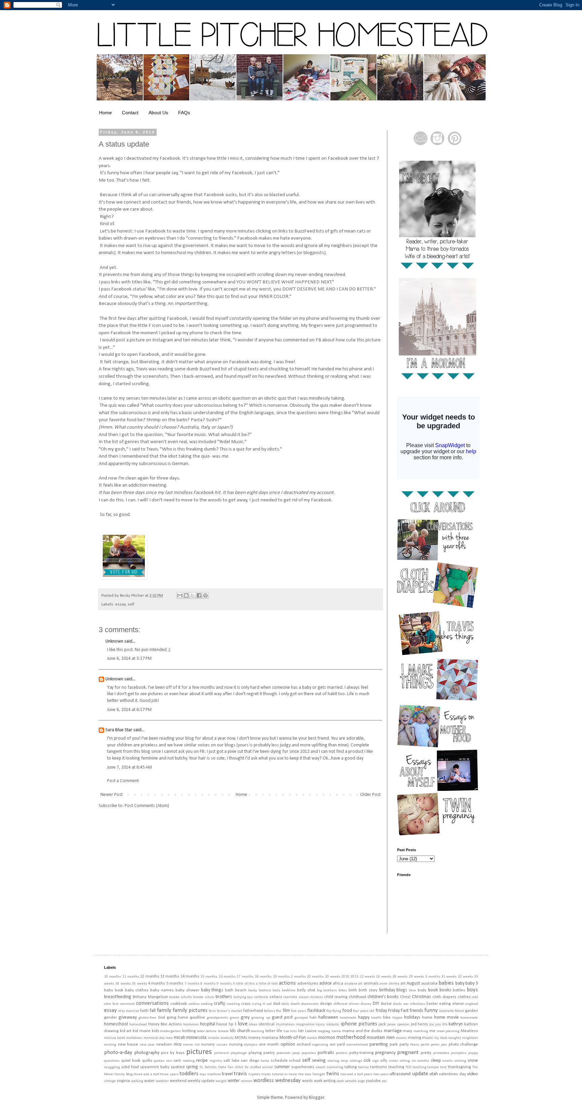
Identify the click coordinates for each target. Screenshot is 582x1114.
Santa (264, 1061)
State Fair (225, 1067)
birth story (368, 990)
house (221, 1024)
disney (366, 1004)
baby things (212, 990)
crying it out (262, 1004)
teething (419, 1067)
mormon (326, 1037)
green (234, 1018)
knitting (189, 1031)
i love (241, 1024)
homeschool (116, 1024)
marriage (393, 1030)
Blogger (316, 1097)
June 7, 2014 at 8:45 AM (129, 767)
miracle (213, 1038)
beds (276, 990)
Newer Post (111, 794)
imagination (305, 1024)
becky (252, 990)
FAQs (184, 112)
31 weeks (448, 977)
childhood (357, 997)
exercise (132, 1011)
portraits (326, 1052)
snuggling (112, 1067)
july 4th (441, 1024)
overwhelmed (357, 1045)
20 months (315, 977)
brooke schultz (180, 997)
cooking (207, 1004)
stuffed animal (261, 1067)
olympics (250, 1045)
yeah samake (346, 1081)
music (427, 1038)
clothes (464, 997)
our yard (337, 1045)
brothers (224, 996)
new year (147, 1045)
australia (429, 984)
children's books (383, 996)
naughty (454, 1038)
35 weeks (139, 984)
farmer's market (229, 1011)
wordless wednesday (277, 1080)
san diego (250, 1061)
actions (287, 983)
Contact (130, 112)
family (164, 1010)
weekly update (201, 1081)
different (341, 1004)
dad (276, 1004)
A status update (124, 144)
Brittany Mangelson (150, 997)
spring (192, 1067)
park (394, 1045)
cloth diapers (444, 997)
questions (112, 1061)
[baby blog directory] (124, 577)
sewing (319, 1060)
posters (342, 1053)
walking (137, 1081)
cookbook (178, 1004)
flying (336, 1011)
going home (177, 1018)
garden (471, 1011)
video (472, 1074)
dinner (354, 1004)
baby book (113, 990)
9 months (224, 984)
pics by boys (173, 1053)
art (403, 984)
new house (128, 1045)
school (294, 1061)
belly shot (306, 990)
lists (293, 1031)
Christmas (421, 996)
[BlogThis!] (186, 595)
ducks (397, 1004)
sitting (404, 1061)
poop (296, 1053)
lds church (240, 1030)
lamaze (223, 1031)
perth (425, 1045)
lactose (211, 1031)
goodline (197, 1018)
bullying (239, 997)
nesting (110, 1045)
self (131, 604)
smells (447, 1061)
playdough (239, 1053)
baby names (162, 990)
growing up (260, 1018)
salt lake (231, 1061)
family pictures (190, 1010)
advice (325, 983)
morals (312, 1038)
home (427, 1018)
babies (446, 983)
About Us (158, 112)
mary (407, 1031)
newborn (164, 1045)
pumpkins (458, 1053)
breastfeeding (117, 996)
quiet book (131, 1061)
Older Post (370, 794)
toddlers (189, 1074)
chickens (316, 997)
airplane (351, 984)
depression (310, 1004)
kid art (126, 1031)
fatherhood (253, 1011)
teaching (396, 1067)
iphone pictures (359, 1024)
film (286, 1010)
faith (144, 1011)
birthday (387, 990)
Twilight (318, 1074)
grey (245, 1017)
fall (153, 1010)
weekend (178, 1081)
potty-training (361, 1053)
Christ (405, 997)
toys (203, 1074)
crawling (233, 1004)
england (471, 1004)
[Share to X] (192, 595)
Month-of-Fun (293, 1037)
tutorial (278, 1074)
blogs (401, 990)
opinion (288, 1044)
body (422, 990)
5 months (174, 984)
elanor (458, 1004)
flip (328, 1011)
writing (329, 1081)
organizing (320, 1045)
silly (383, 1061)
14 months (190, 976)
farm (212, 1011)
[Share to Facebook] (199, 595)
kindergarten (170, 1031)
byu (250, 997)
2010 (345, 977)
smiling (460, 1061)
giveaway (128, 1017)
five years (298, 1011)
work (318, 1081)
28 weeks (400, 977)
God (161, 1018)
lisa (286, 1031)
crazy (246, 1004)
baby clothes (137, 990)
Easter (432, 1004)
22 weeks (367, 977)
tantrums (378, 1067)
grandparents (217, 1018)
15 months (208, 977)
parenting (378, 1044)
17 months (244, 977)
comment (127, 1004)
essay (120, 604)
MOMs (241, 1038)
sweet (320, 1067)
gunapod (301, 1018)
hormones (191, 1024)
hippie (397, 1018)
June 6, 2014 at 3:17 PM (129, 658)
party (404, 1045)
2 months (298, 977)
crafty (219, 1003)
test (443, 1067)
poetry (269, 1053)
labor (201, 1031)
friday (381, 1010)
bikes (342, 990)
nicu (178, 1044)
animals (371, 984)
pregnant (408, 1052)
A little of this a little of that (255, 984)
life (279, 1031)
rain (169, 1061)
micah (179, 1037)
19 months (281, 977)
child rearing (335, 997)
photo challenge (463, 1045)
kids (155, 1031)
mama (336, 1031)
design (326, 1004)
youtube (373, 1081)
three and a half (146, 1074)
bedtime (288, 990)
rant (177, 1061)
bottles (459, 990)
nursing (236, 1045)
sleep (436, 1060)
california (261, 997)
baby (459, 983)
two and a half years (356, 1074)
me (432, 1031)
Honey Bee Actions (165, 1024)
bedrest (265, 990)
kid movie (142, 1031)
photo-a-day (118, 1052)
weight (221, 1081)
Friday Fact (398, 1010)
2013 (354, 977)
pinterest (221, 1053)
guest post (282, 1017)
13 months (169, 976)
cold (475, 997)
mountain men (380, 1037)
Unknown (114, 641)
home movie (446, 1017)
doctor (386, 1004)
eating (445, 1004)
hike (387, 1018)
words (307, 1081)
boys (472, 990)
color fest (111, 1004)
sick (366, 1060)
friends (416, 1010)
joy (431, 1024)
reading (189, 1061)
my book (440, 1038)
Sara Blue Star (118, 730)
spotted (178, 1067)
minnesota (196, 1037)
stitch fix (242, 1067)
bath (229, 990)
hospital (207, 1024)
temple (433, 1067)
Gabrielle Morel (451, 1011)
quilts (147, 1061)
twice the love (300, 1074)
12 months (149, 976)
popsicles (308, 1053)
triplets (254, 1074)
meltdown (134, 1038)
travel (227, 1074)
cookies (194, 1004)
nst (197, 1045)
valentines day (452, 1074)
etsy (121, 1011)
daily (285, 1004)
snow (472, 1060)
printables (441, 1053)
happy (363, 1017)
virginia (123, 1081)
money (254, 1038)
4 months (156, 984)
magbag (324, 1031)
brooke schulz (203, 997)
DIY (376, 1003)
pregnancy (385, 1052)
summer (282, 1067)
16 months (227, 977)
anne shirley (389, 984)
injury (320, 1024)
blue (412, 990)
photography (146, 1052)
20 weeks (332, 977)
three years (169, 1074)
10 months (112, 977)
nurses (222, 1045)
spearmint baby (154, 1067)
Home (105, 112)
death (295, 1004)
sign (375, 1061)
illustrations (285, 1024)
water (149, 1081)
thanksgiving (459, 1067)
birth (353, 990)
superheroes (302, 1067)
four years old (363, 1011)
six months (420, 1061)
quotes (159, 1061)
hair (313, 1018)
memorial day (154, 1038)
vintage (110, 1081)
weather (162, 1081)
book (433, 990)
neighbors (470, 1038)
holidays (412, 1017)
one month (269, 1045)
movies (401, 1038)
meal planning (448, 1031)
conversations (152, 1003)
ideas (253, 1024)
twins (332, 1074)
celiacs (275, 997)
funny (431, 1010)
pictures (199, 1052)
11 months (130, 977)
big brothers (327, 990)
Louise (311, 1031)
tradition (214, 1074)
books (445, 990)
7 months (192, 984)
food (347, 1010)
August (413, 983)
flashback (316, 1010)
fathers (269, 1011)
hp (231, 1024)
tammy (363, 1067)
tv (286, 1074)
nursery (208, 1045)
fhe (278, 1011)
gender (110, 1018)
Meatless (469, 1031)
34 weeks (122, 984)
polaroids (284, 1053)
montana (270, 1038)
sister (393, 1061)
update (420, 1074)
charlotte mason (296, 997)
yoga (361, 1081)
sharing (333, 1061)
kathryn (456, 1024)
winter (234, 1080)
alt (360, 984)
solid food (130, 1067)
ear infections (414, 1004)
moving (414, 1038)
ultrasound (400, 1074)
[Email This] (179, 595)
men (169, 1038)
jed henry (419, 1024)
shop (344, 1061)
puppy (473, 1053)
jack (382, 1024)
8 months (207, 984)
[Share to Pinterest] (205, 595)
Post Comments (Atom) (147, 805)
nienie (188, 1045)
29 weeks (416, 977)
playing (255, 1053)
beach (241, 990)
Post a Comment (123, 780)
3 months (432, 977)
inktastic (332, 1024)
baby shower (187, 990)
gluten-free (147, 1018)
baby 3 (471, 983)
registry (215, 1061)
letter (270, 1031)
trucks (266, 1074)
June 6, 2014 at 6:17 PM (129, 709)
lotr (301, 1031)
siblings (356, 1061)
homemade (469, 1018)
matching (421, 1031)
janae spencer (398, 1024)
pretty (426, 1053)
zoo (384, 1081)
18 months (263, 977)
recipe (202, 1060)
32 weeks (465, 977)
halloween (328, 1017)
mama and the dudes (362, 1031)
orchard (304, 1045)
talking (351, 1067)
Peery (414, 1045)
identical (266, 1024)
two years (381, 1074)
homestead (138, 1024)
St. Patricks (208, 1067)
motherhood (350, 1037)
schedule (279, 1061)
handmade (348, 1018)
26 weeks (383, 977)
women (246, 1081)
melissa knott (114, 1038)
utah (433, 1074)
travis (240, 1074)
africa (338, 984)
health (376, 1018)
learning (257, 1031)
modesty (227, 1038)
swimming (335, 1067)
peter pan (439, 1045)
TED (408, 1067)
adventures (307, 984)
